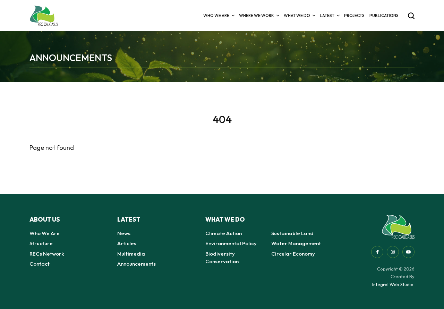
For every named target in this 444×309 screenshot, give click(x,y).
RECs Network (46, 253)
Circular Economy (293, 253)
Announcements (136, 263)
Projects (354, 15)
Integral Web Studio (392, 284)
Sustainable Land (292, 233)
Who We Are (44, 233)
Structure (41, 243)
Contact (39, 263)
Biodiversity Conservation (222, 257)
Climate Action (223, 233)
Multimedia (131, 253)
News (123, 233)
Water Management (296, 243)
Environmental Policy (231, 243)
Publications (384, 15)
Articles (126, 243)
